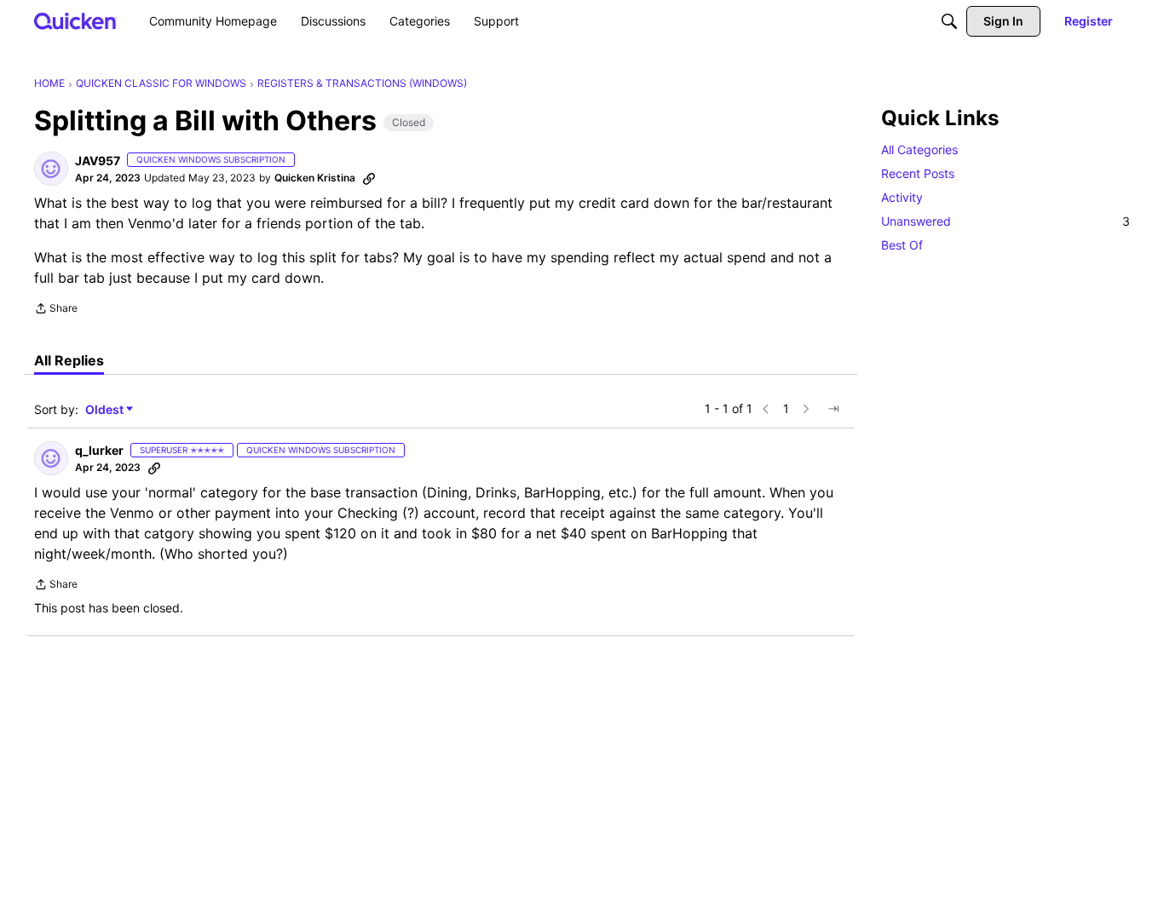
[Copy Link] (369, 178)
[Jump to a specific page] (833, 408)
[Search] (949, 21)
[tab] (69, 360)
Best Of (902, 245)
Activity (902, 197)
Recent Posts (917, 173)
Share (56, 310)
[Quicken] (75, 21)
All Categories (919, 149)
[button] (51, 169)
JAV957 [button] (97, 160)
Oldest (105, 410)
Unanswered (1005, 221)
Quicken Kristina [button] (314, 177)
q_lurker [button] (99, 450)
